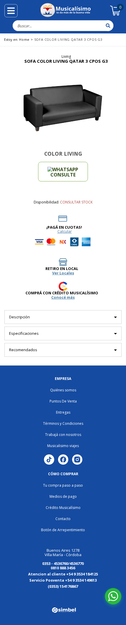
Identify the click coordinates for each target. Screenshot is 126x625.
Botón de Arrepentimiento (63, 529)
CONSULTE (63, 174)
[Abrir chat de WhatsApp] (113, 596)
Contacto (63, 518)
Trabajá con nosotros (63, 434)
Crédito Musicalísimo (63, 507)
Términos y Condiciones (63, 423)
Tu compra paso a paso (63, 485)
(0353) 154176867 (63, 586)
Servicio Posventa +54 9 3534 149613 (63, 580)
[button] (19, 595)
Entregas (63, 412)
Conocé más (63, 297)
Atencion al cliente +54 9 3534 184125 (63, 574)
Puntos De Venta (63, 401)
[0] (115, 14)
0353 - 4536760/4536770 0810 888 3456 (63, 565)
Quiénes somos (63, 390)
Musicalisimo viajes (63, 445)
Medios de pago (63, 496)
